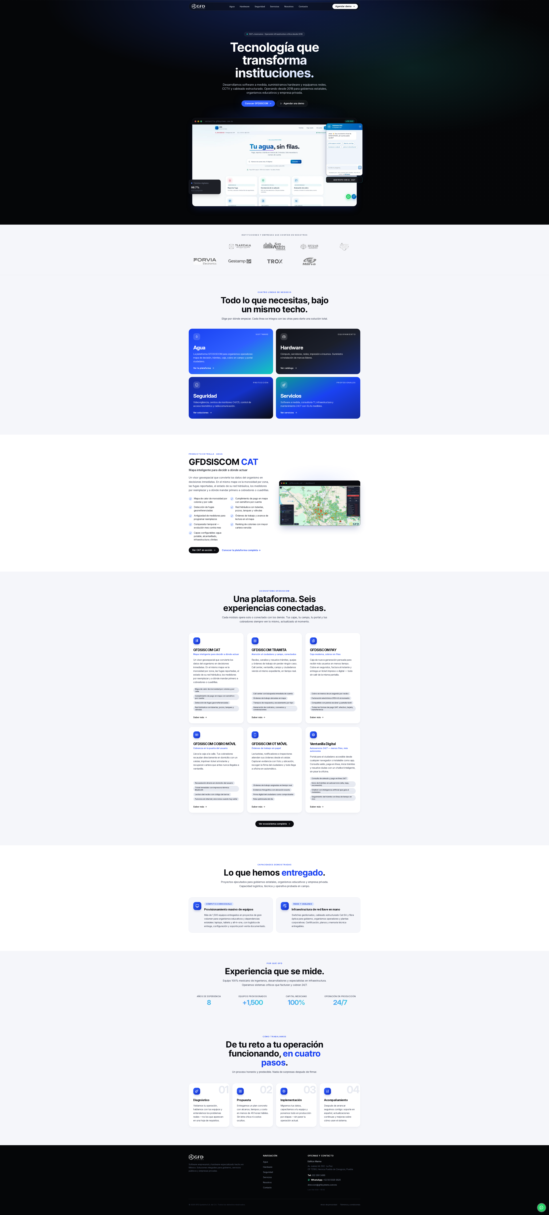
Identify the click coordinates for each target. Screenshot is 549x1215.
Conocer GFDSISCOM (256, 103)
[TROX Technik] (274, 261)
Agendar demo (343, 6)
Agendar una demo (294, 103)
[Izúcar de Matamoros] (309, 246)
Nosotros (289, 6)
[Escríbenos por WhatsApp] (542, 1208)
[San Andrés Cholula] (274, 246)
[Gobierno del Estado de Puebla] (205, 246)
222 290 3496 (316, 1175)
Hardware (244, 6)
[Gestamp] (239, 261)
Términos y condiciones (350, 1205)
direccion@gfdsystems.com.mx (322, 1185)
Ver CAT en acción (202, 550)
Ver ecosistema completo (273, 823)
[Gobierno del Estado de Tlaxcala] (239, 246)
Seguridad (260, 6)
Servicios (274, 6)
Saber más (198, 717)
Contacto (303, 6)
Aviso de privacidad (329, 1205)
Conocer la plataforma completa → (241, 550)
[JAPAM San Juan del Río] (344, 246)
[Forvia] (205, 261)
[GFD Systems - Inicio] (198, 6)
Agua (232, 6)
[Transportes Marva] (309, 261)
